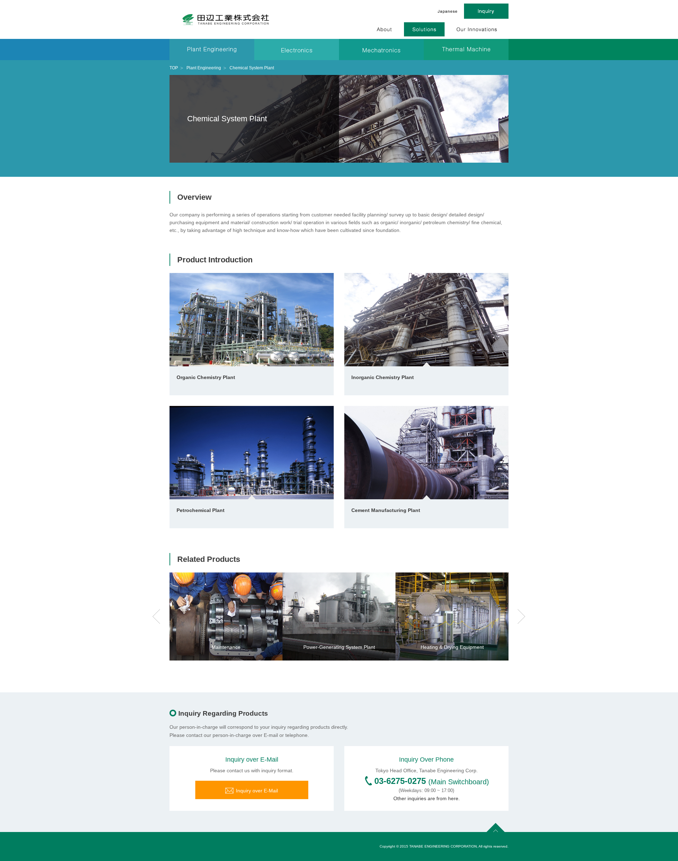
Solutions (424, 29)
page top (496, 826)
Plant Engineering (203, 67)
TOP (174, 67)
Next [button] (521, 617)
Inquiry (486, 11)
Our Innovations (477, 29)
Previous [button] (156, 617)
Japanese (447, 11)
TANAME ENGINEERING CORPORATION (225, 19)
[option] (226, 616)
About (384, 29)
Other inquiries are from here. (426, 798)
